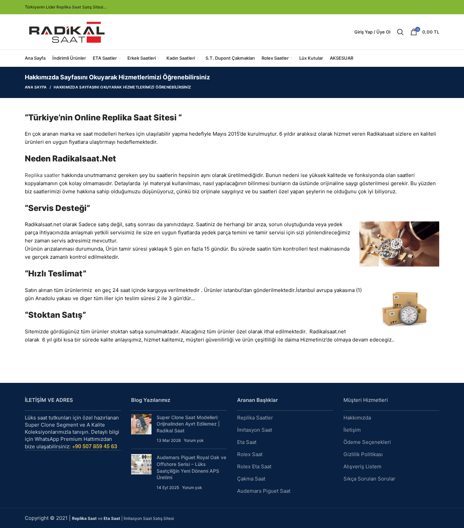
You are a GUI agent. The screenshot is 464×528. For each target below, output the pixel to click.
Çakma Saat (251, 478)
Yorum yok (194, 440)
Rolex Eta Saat (254, 466)
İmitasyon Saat (254, 430)
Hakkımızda (357, 417)
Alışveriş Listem (362, 466)
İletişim (352, 430)
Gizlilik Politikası (363, 454)
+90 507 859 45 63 (94, 446)
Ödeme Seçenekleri (367, 442)
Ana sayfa (36, 87)
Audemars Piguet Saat (263, 491)
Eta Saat (246, 442)
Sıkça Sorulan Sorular (369, 478)
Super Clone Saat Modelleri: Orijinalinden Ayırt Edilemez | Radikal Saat (188, 423)
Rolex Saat (250, 454)
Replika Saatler (255, 417)
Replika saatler (42, 175)
